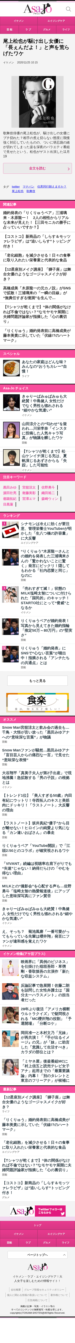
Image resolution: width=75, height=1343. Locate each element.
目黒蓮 (8, 504)
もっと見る (37, 680)
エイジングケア (56, 1233)
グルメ (47, 1242)
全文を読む (37, 168)
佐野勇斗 (48, 487)
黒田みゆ (9, 487)
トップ (37, 1225)
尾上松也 (18, 191)
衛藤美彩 (29, 493)
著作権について (59, 1295)
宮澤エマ (29, 498)
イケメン (27, 415)
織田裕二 (48, 493)
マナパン (28, 186)
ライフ (25, 376)
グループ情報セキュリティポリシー (44, 1289)
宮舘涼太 (29, 487)
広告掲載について (38, 1300)
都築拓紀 (9, 498)
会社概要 (16, 1289)
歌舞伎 (30, 191)
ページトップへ (37, 1254)
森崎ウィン (49, 498)
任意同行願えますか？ (51, 186)
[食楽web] (37, 711)
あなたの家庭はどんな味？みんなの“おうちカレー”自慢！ (44, 366)
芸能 (24, 442)
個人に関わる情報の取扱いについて (27, 1295)
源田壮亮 (9, 493)
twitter (16, 186)
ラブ (28, 1242)
